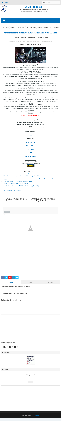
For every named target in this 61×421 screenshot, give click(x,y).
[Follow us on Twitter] (6, 277)
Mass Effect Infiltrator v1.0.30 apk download (39, 41)
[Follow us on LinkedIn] (13, 277)
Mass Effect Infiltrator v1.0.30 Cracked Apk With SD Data (17, 181)
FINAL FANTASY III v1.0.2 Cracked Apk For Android (14, 293)
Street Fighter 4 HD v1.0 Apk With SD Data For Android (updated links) (21, 186)
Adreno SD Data (30, 145)
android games (32, 37)
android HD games (43, 37)
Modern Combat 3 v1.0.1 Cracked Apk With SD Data (15, 290)
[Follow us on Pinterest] (10, 277)
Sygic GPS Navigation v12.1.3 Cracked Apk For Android (16, 286)
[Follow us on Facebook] (3, 277)
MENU (6, 2)
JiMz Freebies (33, 6)
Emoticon (7, 211)
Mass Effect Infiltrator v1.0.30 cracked (30, 44)
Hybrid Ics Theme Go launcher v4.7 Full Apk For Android (17, 188)
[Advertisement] (30, 15)
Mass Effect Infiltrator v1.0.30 (17, 41)
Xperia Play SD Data (30, 156)
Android (23, 37)
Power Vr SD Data (31, 142)
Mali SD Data (30, 153)
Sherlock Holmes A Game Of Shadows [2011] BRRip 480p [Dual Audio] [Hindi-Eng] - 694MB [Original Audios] (43, 199)
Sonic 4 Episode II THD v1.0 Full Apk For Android (15, 183)
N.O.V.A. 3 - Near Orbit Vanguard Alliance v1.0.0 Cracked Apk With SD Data (22, 176)
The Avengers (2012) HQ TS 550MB (12, 190)
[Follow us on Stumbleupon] (17, 277)
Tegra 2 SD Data (30, 149)
